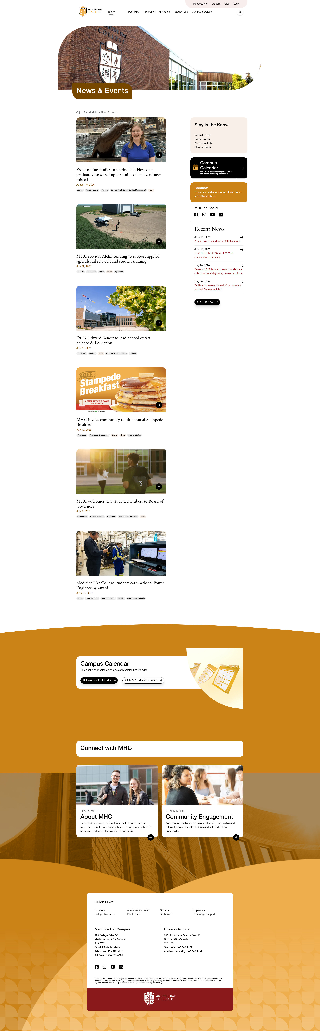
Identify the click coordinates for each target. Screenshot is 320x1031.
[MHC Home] (90, 11)
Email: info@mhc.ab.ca (107, 947)
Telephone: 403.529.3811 (109, 951)
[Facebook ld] (196, 214)
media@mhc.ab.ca (204, 196)
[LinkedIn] (221, 214)
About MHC (91, 112)
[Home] (78, 112)
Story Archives (205, 302)
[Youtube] (212, 214)
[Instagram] (204, 214)
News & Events (109, 112)
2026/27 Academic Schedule (141, 680)
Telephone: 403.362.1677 (178, 947)
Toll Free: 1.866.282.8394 (109, 955)
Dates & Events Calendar (97, 680)
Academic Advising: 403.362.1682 (183, 951)
